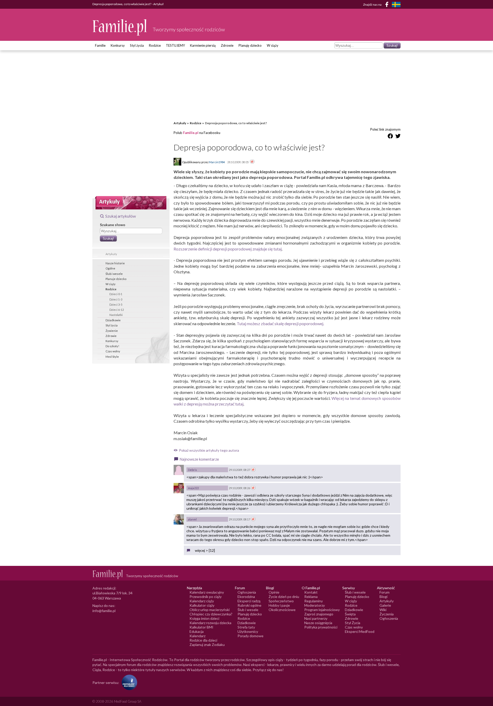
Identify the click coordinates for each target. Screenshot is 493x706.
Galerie (385, 605)
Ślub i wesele (114, 273)
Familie (100, 45)
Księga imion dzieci (204, 618)
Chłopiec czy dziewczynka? (210, 614)
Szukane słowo (112, 225)
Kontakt (311, 592)
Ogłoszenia (247, 592)
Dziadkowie (113, 320)
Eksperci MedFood (359, 631)
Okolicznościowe (282, 609)
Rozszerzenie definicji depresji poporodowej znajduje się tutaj (228, 248)
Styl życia (137, 45)
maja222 (193, 488)
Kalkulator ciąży (201, 605)
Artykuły (111, 254)
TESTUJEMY (175, 45)
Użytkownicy (248, 631)
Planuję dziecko (250, 45)
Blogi (383, 596)
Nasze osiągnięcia (318, 623)
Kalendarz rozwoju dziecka (210, 623)
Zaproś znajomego (318, 614)
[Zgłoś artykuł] (252, 162)
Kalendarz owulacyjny (206, 592)
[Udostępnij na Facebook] (390, 136)
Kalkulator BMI (201, 627)
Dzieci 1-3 (115, 299)
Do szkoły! (112, 346)
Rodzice (155, 45)
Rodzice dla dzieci (203, 640)
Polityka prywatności (320, 627)
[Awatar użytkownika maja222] (179, 488)
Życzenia (387, 614)
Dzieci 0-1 (115, 294)
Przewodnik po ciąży (205, 596)
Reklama (311, 596)
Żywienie (112, 330)
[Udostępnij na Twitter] (398, 136)
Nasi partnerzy (315, 618)
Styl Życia (352, 623)
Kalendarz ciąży (201, 601)
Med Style (112, 356)
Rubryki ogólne (249, 605)
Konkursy (118, 45)
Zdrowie (227, 45)
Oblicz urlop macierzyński (209, 609)
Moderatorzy (314, 605)
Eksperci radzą (249, 601)
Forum (385, 592)
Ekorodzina (246, 596)
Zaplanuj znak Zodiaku (207, 644)
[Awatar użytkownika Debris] (179, 470)
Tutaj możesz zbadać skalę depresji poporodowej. (280, 323)
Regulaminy (313, 601)
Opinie (274, 592)
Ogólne (110, 268)
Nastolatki (116, 314)
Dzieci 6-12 (116, 309)
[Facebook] (388, 5)
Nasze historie (115, 263)
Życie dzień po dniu (284, 596)
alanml (192, 519)
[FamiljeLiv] (396, 4)
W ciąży (272, 45)
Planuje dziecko (116, 279)
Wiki (383, 609)
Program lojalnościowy (322, 609)
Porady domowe (250, 636)
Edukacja (196, 631)
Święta (350, 614)
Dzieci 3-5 (115, 304)
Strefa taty (246, 627)
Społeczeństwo (281, 601)
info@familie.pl (104, 610)
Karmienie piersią (203, 45)
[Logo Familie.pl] (120, 27)
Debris (192, 469)
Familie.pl (190, 133)
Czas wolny (113, 351)
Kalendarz (197, 636)
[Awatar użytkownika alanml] (179, 519)
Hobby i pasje (279, 605)
